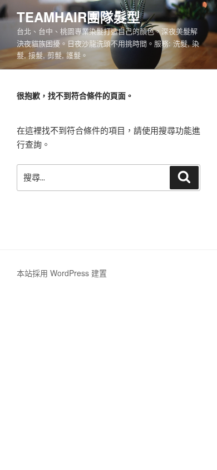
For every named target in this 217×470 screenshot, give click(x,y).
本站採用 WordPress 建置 (62, 272)
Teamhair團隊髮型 (78, 16)
